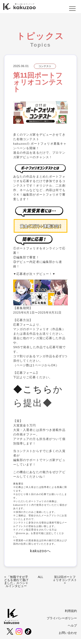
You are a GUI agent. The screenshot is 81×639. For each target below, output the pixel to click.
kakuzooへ (40, 551)
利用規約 (71, 611)
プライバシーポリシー (62, 618)
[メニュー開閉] (72, 8)
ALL (40, 577)
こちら (38, 389)
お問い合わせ (68, 632)
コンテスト (44, 66)
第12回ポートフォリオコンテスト (65, 578)
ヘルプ (72, 625)
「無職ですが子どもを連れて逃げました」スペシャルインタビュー (16, 581)
